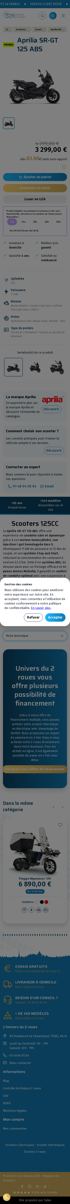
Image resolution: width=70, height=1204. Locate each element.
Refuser (33, 617)
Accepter (55, 617)
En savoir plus (41, 608)
